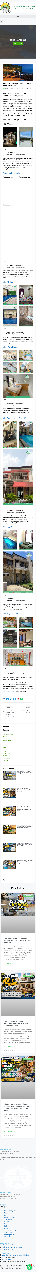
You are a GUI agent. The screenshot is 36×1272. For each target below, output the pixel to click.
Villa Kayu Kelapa (10, 614)
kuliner (4, 745)
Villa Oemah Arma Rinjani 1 (14, 418)
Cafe (4, 738)
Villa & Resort (18, 44)
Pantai (4, 747)
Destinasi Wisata (7, 740)
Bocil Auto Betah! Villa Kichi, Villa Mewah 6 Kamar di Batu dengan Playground (25, 862)
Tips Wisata (6, 756)
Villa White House (10, 347)
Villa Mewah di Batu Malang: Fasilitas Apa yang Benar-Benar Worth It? (24, 772)
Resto (4, 751)
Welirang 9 (7, 527)
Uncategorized (6, 758)
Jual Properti (6, 742)
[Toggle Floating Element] (29, 1267)
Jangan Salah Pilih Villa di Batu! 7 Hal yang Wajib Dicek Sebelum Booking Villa (25, 844)
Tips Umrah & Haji (8, 753)
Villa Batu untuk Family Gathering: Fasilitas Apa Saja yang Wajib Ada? (24, 790)
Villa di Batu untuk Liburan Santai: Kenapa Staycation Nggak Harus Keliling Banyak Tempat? (25, 826)
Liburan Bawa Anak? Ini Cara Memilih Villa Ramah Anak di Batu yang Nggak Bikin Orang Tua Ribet (25, 808)
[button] (18, 16)
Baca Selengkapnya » (9, 963)
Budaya (5, 736)
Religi (4, 749)
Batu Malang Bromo (8, 734)
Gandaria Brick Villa (11, 173)
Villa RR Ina (8, 282)
